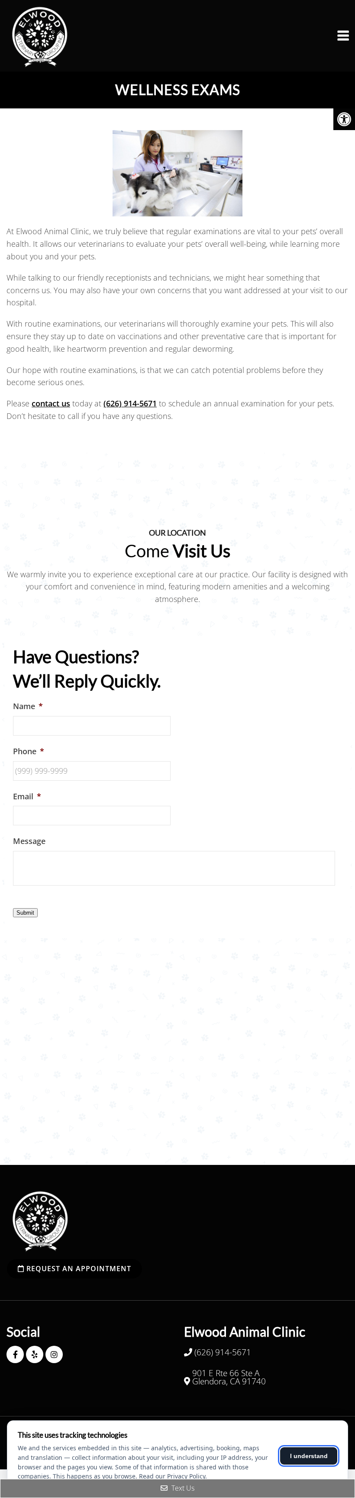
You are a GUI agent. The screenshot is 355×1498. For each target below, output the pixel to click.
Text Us (182, 1488)
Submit (25, 912)
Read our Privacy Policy (172, 1476)
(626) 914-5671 (130, 403)
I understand (309, 1455)
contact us (51, 403)
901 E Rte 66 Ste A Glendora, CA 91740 (229, 1377)
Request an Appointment (77, 1268)
